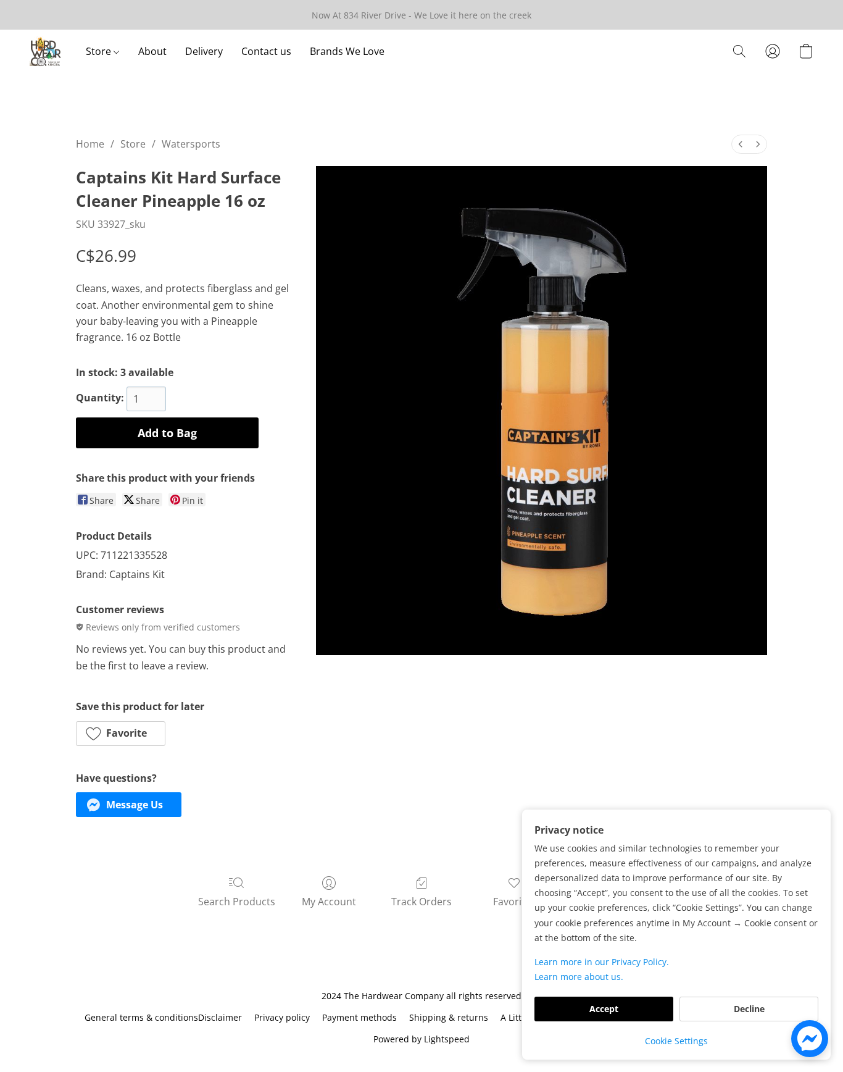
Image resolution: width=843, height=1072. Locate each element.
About (152, 51)
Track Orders (421, 901)
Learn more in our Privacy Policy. (601, 962)
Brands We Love (347, 51)
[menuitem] (740, 144)
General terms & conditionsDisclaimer (163, 1017)
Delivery (204, 51)
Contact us (266, 51)
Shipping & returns (448, 1017)
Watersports (191, 144)
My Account (329, 901)
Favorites (514, 901)
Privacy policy (282, 1017)
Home (90, 144)
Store (100, 51)
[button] (45, 51)
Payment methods (359, 1017)
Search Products (236, 901)
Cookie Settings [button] (676, 1041)
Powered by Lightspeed (421, 1039)
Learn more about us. (578, 976)
